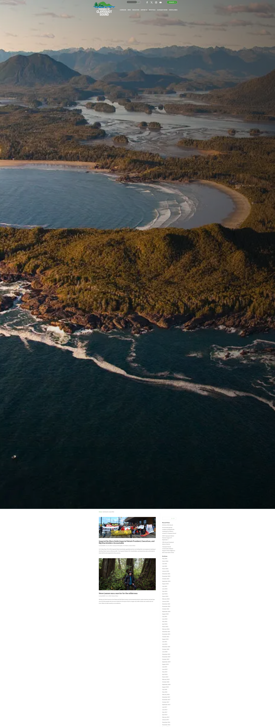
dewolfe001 (102, 545)
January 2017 (165, 719)
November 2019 (166, 656)
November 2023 (166, 576)
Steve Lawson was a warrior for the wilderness (118, 593)
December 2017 (166, 697)
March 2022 (165, 626)
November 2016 (166, 724)
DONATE (171, 2)
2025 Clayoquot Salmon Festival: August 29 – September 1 (168, 537)
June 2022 (164, 619)
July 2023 (164, 586)
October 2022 (165, 609)
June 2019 (164, 669)
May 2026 (164, 558)
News (129, 10)
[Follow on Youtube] (160, 2)
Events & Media (173, 10)
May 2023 (164, 591)
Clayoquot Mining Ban (117, 545)
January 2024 (165, 571)
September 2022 (166, 611)
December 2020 (166, 646)
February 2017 (165, 717)
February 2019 (165, 679)
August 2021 (165, 639)
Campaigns (123, 10)
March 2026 (165, 561)
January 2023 (165, 601)
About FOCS (152, 10)
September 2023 (166, 581)
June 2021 (164, 644)
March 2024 (165, 568)
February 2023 (165, 599)
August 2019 (165, 664)
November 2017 (166, 699)
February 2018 (165, 694)
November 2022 (166, 606)
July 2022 (164, 616)
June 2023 (164, 588)
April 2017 (164, 714)
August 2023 (165, 583)
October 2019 (165, 659)
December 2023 (166, 573)
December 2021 (166, 631)
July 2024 (164, 566)
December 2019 (166, 654)
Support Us (144, 10)
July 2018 (164, 689)
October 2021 (165, 636)
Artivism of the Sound (167, 525)
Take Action (135, 10)
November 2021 (166, 634)
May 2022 (164, 621)
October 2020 (165, 649)
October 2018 (165, 682)
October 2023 (165, 578)
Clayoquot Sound (162, 10)
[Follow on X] (152, 2)
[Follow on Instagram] (156, 2)
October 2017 (165, 702)
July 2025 (164, 563)
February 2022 (165, 629)
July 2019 (164, 666)
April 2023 (164, 593)
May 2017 (164, 712)
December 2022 (166, 604)
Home (100, 511)
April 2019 (164, 674)
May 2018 (164, 692)
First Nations (126, 545)
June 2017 (164, 709)
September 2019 (166, 661)
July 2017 (164, 707)
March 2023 (165, 596)
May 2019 (164, 671)
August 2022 (165, 614)
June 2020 (164, 651)
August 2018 (165, 687)
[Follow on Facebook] (147, 2)
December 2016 (166, 722)
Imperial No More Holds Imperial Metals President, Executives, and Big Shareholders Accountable (126, 542)
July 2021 (164, 641)
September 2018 (166, 684)
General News (132, 545)
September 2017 (166, 704)
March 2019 (165, 677)
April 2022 (164, 624)
